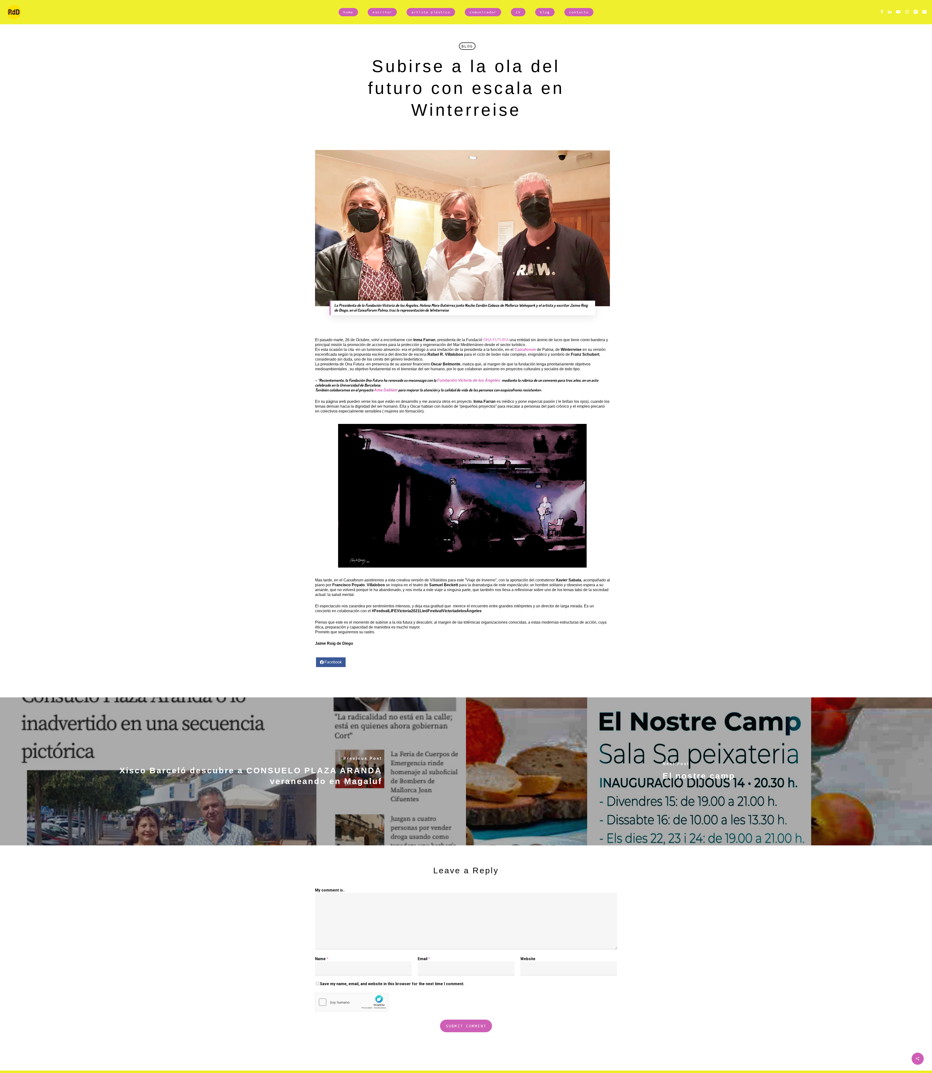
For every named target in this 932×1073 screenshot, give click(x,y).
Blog (467, 46)
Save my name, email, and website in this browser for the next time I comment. (392, 984)
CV (518, 12)
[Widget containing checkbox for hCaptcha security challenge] (351, 1002)
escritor (382, 12)
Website (527, 959)
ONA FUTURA (495, 340)
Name (321, 959)
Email (424, 959)
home (348, 12)
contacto (579, 12)
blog (545, 12)
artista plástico (430, 12)
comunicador (483, 12)
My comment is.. (330, 890)
